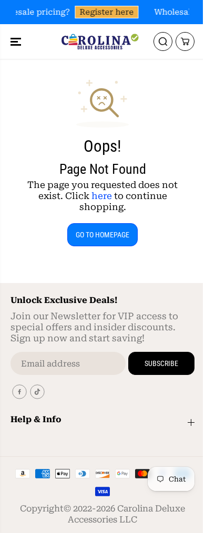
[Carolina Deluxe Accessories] (99, 41)
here (101, 196)
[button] (17, 41)
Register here (106, 12)
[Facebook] (19, 392)
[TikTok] (37, 392)
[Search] (162, 41)
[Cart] (185, 41)
